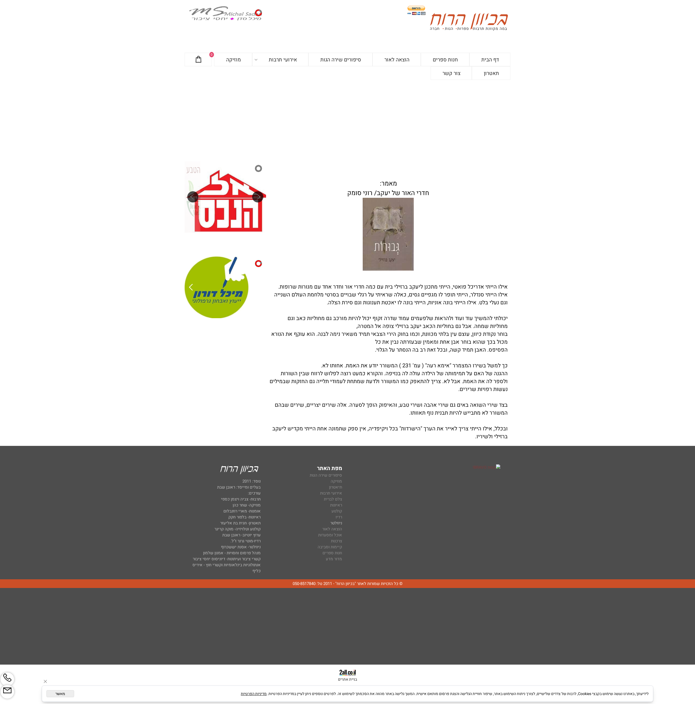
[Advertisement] (347, 121)
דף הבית (490, 60)
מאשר (60, 694)
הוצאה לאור (396, 60)
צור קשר (451, 73)
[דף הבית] (468, 23)
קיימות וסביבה (330, 547)
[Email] (7, 691)
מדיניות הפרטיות (254, 694)
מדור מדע (334, 559)
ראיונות (336, 505)
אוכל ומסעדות (330, 535)
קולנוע (336, 511)
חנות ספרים (445, 60)
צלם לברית (333, 499)
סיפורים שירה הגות (340, 60)
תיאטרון (335, 487)
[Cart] (198, 60)
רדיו (339, 517)
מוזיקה (233, 60)
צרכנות (336, 541)
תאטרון (491, 73)
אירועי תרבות (283, 60)
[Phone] (7, 679)
